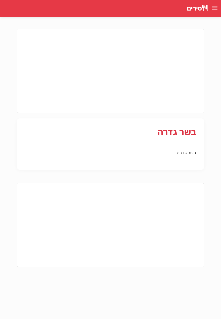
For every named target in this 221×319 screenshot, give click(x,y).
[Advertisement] (110, 71)
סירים (194, 8)
